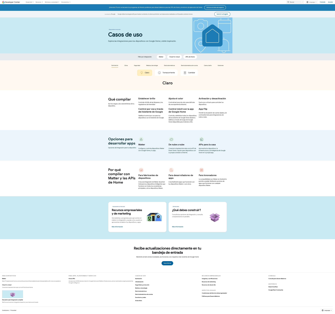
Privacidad (13, 310)
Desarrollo (29, 2)
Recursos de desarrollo (209, 285)
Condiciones (5, 310)
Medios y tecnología (141, 288)
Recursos (38, 2)
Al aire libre (138, 300)
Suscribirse (167, 263)
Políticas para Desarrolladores (211, 296)
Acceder (330, 2)
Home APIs (72, 278)
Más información (117, 227)
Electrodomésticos (141, 291)
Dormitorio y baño (140, 297)
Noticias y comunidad (51, 2)
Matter (4, 278)
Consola (322, 2)
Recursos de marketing (209, 282)
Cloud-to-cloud (6, 285)
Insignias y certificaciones (209, 278)
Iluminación (138, 278)
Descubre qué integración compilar (12, 300)
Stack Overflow (273, 287)
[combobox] (295, 2)
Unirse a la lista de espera (215, 7)
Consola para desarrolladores (277, 278)
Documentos (65, 2)
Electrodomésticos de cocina (144, 294)
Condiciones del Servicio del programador (214, 293)
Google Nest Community (275, 290)
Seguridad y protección (142, 285)
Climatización (139, 282)
